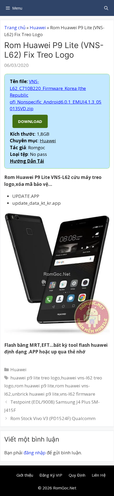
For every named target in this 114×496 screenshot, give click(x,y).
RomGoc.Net (64, 487)
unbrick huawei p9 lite (35, 394)
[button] (27, 161)
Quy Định (77, 475)
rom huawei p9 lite (34, 386)
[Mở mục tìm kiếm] (106, 8)
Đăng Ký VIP (51, 475)
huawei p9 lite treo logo (35, 378)
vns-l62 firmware (77, 394)
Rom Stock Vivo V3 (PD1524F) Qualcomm (52, 418)
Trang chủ (14, 27)
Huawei (38, 27)
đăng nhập (35, 453)
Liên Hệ (99, 475)
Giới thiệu (24, 475)
